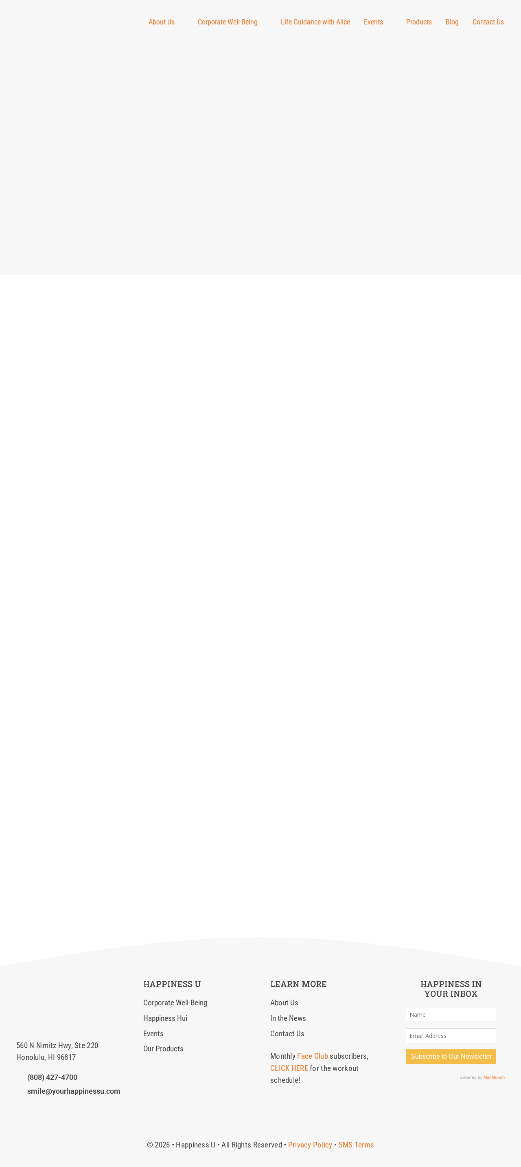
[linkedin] (47, 1108)
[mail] (61, 1108)
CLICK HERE (289, 1068)
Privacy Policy (310, 1144)
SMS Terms (356, 1144)
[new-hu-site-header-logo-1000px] (60, 14)
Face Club (312, 1056)
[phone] (75, 1108)
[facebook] (19, 1108)
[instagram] (33, 1108)
